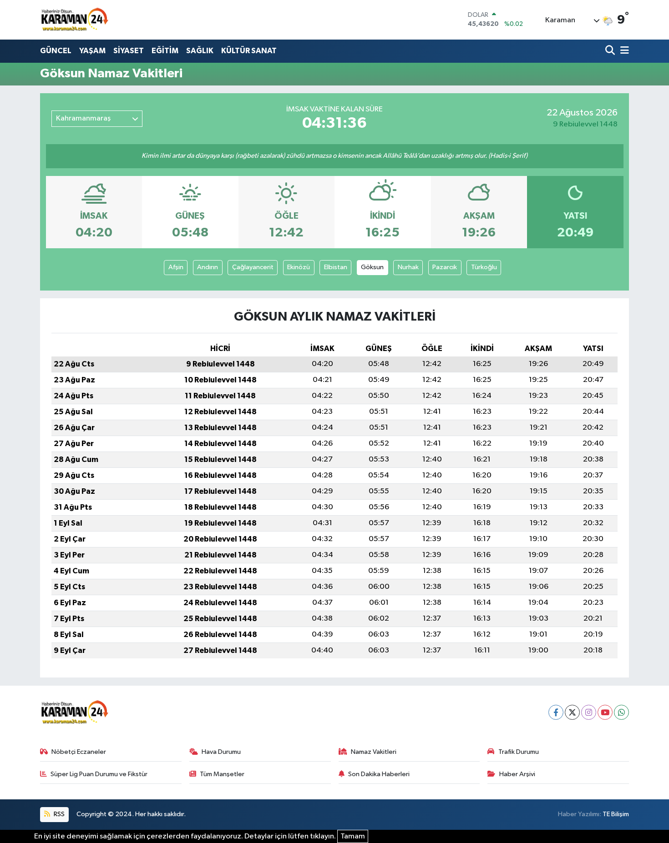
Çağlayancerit (253, 267)
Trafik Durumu (518, 751)
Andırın (207, 267)
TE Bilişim (616, 814)
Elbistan (335, 267)
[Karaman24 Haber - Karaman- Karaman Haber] (74, 19)
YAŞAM (92, 51)
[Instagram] (588, 712)
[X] (572, 712)
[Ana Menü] (623, 51)
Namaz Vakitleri (373, 751)
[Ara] (611, 51)
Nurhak (408, 267)
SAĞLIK (199, 51)
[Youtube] (605, 712)
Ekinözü (298, 267)
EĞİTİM (165, 51)
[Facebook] (555, 712)
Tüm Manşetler (222, 774)
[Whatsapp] (621, 712)
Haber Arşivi (517, 774)
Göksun (372, 267)
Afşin (175, 267)
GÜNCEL (55, 51)
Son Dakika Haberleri (379, 774)
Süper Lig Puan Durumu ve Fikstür (99, 774)
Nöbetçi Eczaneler (78, 751)
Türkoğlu (484, 267)
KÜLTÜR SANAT (249, 51)
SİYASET (128, 51)
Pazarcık (444, 267)
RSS (58, 814)
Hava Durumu (221, 751)
